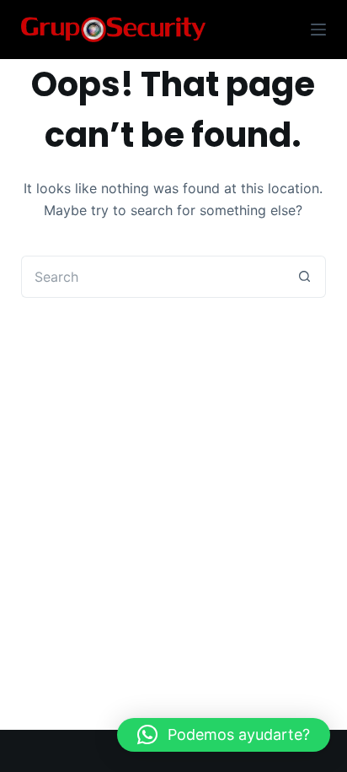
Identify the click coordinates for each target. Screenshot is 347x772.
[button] (223, 735)
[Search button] (305, 277)
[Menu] (318, 29)
